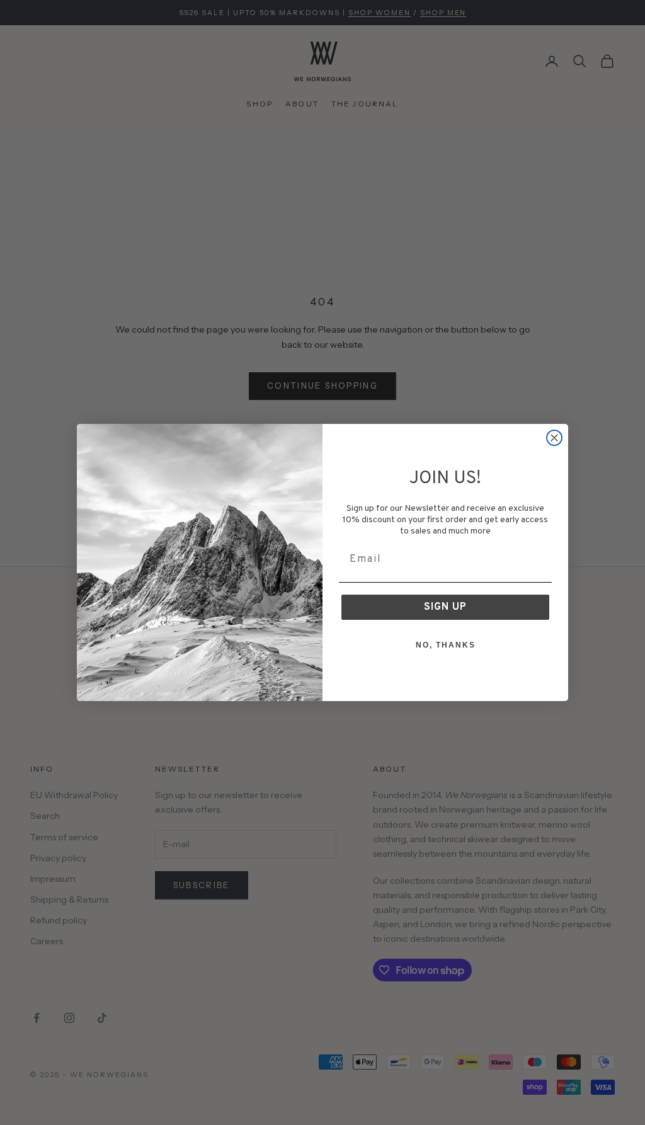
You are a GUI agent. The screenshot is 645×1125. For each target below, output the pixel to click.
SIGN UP (445, 607)
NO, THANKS (446, 645)
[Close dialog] (554, 437)
